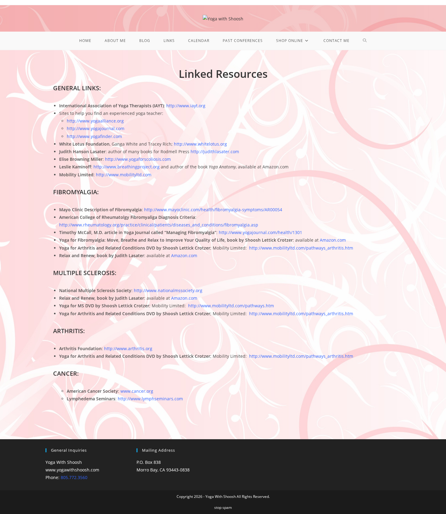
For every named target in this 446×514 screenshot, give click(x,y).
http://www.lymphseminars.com (150, 399)
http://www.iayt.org (185, 106)
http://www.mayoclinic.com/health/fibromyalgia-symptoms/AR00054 (213, 209)
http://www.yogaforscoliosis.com (138, 159)
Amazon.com (184, 255)
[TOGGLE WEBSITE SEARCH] (364, 41)
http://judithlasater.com (215, 151)
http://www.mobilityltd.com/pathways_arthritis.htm (301, 248)
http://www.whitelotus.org (200, 144)
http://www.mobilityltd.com (123, 175)
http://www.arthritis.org (128, 348)
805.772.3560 (74, 477)
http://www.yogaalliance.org (95, 121)
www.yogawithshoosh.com (72, 470)
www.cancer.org (136, 391)
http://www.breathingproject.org (126, 167)
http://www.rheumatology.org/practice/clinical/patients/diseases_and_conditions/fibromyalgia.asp (158, 225)
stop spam (223, 507)
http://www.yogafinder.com (94, 136)
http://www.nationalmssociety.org (168, 290)
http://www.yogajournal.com (95, 128)
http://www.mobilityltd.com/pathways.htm (231, 306)
